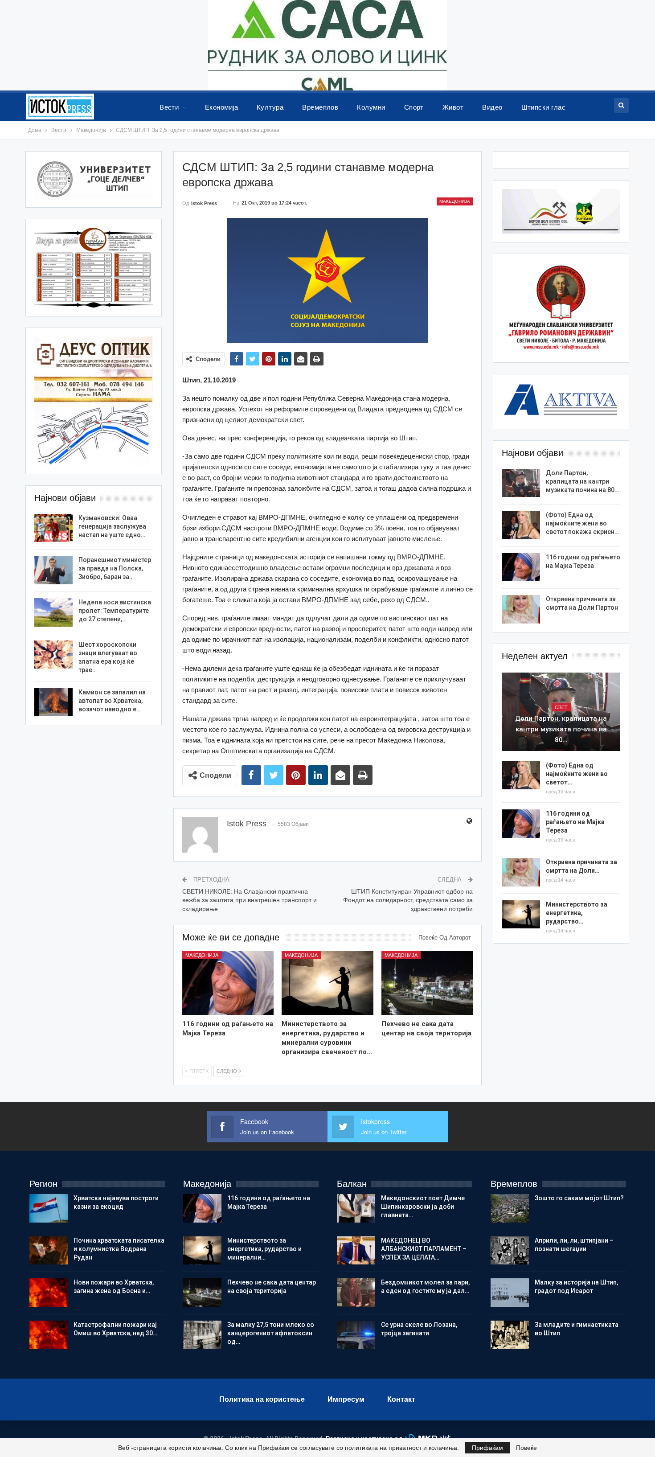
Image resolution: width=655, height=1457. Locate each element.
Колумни (371, 107)
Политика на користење (262, 1399)
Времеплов (320, 107)
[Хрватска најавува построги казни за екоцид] (48, 1208)
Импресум (346, 1399)
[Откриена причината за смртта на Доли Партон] (521, 609)
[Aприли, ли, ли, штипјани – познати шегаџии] (510, 1250)
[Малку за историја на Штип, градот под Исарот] (510, 1292)
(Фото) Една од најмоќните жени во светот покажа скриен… (582, 523)
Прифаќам (487, 1447)
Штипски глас (543, 107)
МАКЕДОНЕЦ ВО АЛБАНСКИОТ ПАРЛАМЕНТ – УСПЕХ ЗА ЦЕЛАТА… (424, 1249)
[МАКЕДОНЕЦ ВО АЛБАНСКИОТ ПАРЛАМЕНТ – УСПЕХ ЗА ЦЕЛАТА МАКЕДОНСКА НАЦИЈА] (356, 1250)
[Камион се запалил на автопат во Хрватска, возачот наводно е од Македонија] (53, 702)
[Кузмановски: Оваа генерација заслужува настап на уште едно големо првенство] (53, 528)
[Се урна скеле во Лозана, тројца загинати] (356, 1335)
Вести (169, 107)
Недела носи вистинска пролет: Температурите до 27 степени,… (114, 611)
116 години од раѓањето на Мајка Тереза (575, 822)
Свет (561, 707)
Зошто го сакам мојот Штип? (579, 1198)
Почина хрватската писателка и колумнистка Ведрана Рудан (119, 1249)
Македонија (454, 201)
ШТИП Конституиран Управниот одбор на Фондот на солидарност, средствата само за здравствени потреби (408, 900)
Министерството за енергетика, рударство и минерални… (264, 1249)
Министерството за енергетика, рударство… (576, 913)
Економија (221, 107)
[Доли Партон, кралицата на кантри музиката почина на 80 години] (521, 483)
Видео (492, 107)
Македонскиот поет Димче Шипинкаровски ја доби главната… (423, 1206)
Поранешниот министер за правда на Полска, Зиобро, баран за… (114, 568)
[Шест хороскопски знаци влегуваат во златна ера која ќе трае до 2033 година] (53, 654)
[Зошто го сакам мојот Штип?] (510, 1208)
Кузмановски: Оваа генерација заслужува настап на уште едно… (112, 526)
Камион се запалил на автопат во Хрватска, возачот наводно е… (112, 701)
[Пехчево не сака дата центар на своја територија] (427, 983)
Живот (452, 107)
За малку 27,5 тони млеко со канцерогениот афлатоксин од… (270, 1333)
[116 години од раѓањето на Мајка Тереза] (228, 983)
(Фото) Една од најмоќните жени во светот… (577, 774)
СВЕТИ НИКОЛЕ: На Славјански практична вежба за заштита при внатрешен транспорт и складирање (249, 900)
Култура (270, 107)
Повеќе (526, 1448)
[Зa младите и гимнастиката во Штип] (510, 1335)
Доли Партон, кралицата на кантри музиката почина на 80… (582, 481)
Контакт (401, 1399)
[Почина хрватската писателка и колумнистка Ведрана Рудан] (48, 1250)
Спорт (414, 107)
